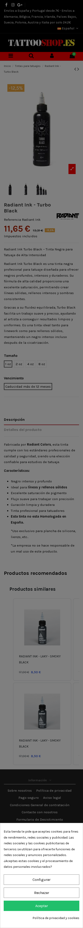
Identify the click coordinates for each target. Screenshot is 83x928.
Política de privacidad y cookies (56, 918)
